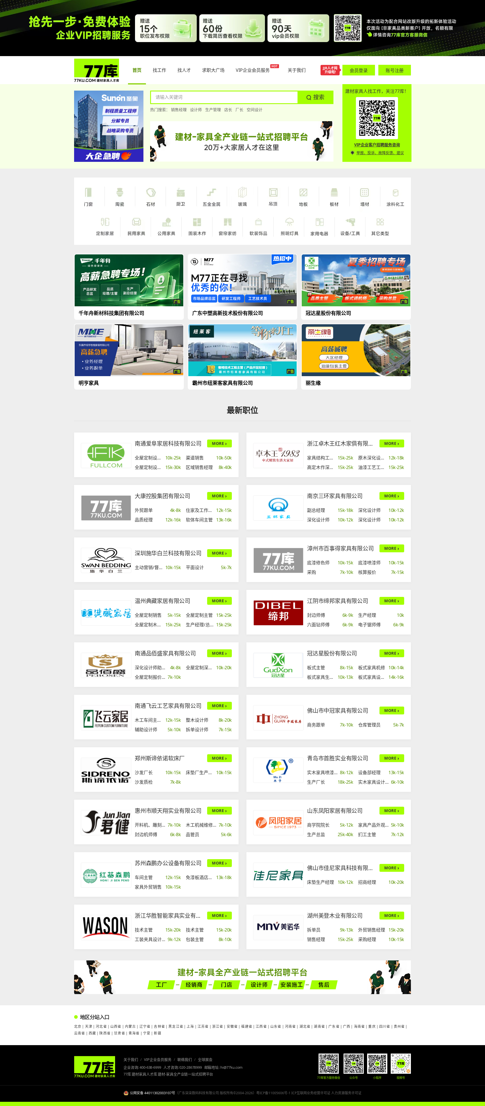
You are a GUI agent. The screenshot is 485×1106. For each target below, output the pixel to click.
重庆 (372, 1026)
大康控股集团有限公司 (162, 496)
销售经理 (179, 109)
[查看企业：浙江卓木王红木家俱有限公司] (278, 455)
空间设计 (254, 109)
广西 (346, 1026)
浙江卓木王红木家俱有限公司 (341, 443)
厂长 (239, 109)
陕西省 (105, 1033)
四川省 (384, 1026)
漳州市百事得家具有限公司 (340, 548)
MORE (219, 443)
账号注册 (395, 70)
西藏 (92, 1033)
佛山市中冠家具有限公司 (337, 710)
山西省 (116, 1026)
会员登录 (359, 70)
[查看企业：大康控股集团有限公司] (106, 508)
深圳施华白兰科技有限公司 (168, 553)
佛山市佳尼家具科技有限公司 (341, 868)
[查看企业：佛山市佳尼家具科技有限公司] (278, 875)
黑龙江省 (175, 1026)
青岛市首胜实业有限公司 (337, 758)
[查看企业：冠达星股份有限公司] (278, 665)
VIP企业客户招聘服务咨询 (377, 144)
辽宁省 (145, 1026)
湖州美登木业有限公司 (335, 915)
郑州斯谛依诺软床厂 (160, 758)
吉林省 (159, 1026)
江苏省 (203, 1026)
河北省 (101, 1026)
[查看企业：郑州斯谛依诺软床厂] (106, 770)
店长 (228, 109)
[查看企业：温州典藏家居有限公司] (106, 613)
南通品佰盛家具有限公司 (165, 653)
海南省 (359, 1026)
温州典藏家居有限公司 (162, 601)
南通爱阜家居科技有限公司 (168, 443)
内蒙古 (130, 1026)
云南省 (79, 1033)
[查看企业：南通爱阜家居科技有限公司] (106, 455)
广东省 (334, 1026)
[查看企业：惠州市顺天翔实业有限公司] (106, 822)
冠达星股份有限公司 (332, 653)
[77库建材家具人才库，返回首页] (96, 70)
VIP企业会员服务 (157, 1059)
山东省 (276, 1026)
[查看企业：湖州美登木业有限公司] (278, 927)
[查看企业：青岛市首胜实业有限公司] (278, 770)
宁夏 (146, 1033)
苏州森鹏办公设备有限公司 (168, 863)
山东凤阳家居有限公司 (335, 811)
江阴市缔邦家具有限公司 (337, 601)
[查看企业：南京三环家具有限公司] (278, 508)
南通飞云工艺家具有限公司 (168, 706)
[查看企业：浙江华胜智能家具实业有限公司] (106, 927)
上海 (190, 1026)
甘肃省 (119, 1033)
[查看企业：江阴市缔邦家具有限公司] (278, 613)
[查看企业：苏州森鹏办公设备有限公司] (106, 875)
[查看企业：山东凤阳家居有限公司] (278, 822)
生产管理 (213, 109)
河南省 (290, 1026)
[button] (315, 97)
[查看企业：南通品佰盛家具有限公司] (106, 665)
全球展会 (205, 1059)
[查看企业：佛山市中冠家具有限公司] (278, 717)
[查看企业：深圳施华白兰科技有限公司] (106, 560)
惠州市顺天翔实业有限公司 (168, 811)
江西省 (261, 1026)
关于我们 (130, 1059)
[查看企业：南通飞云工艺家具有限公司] (106, 717)
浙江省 (217, 1026)
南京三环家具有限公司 (335, 496)
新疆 (157, 1033)
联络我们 (184, 1059)
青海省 (134, 1033)
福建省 (246, 1026)
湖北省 (305, 1026)
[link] (158, 457)
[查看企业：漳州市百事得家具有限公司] (278, 560)
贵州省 (399, 1026)
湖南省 (319, 1026)
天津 (88, 1026)
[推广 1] (242, 28)
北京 (77, 1026)
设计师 (196, 109)
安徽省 (232, 1026)
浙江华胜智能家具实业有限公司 (169, 915)
